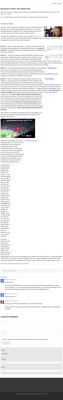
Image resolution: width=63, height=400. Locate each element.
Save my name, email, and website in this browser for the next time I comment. (25, 339)
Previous (54, 3)
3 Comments (25, 263)
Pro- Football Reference (8, 17)
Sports (20, 263)
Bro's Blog (5, 353)
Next (59, 3)
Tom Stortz (5, 263)
